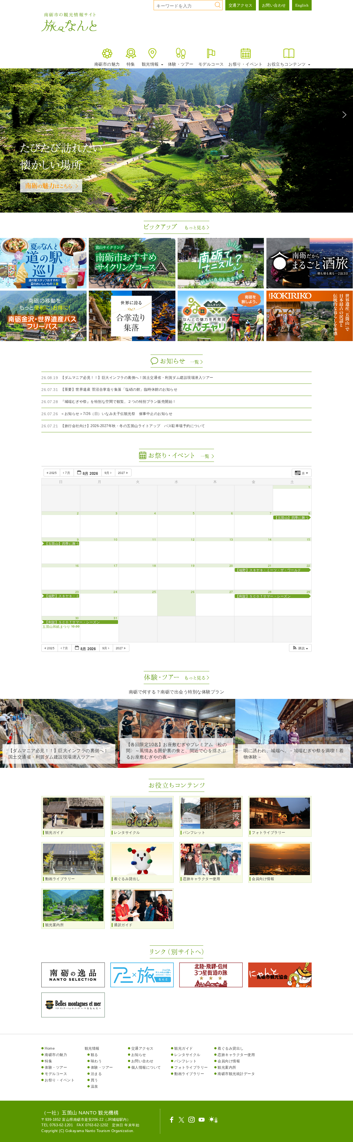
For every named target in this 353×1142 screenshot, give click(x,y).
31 (115, 618)
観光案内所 (227, 1067)
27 (231, 592)
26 (192, 592)
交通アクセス (241, 5)
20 (231, 566)
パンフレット (185, 1061)
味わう (96, 1061)
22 (308, 566)
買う (94, 1080)
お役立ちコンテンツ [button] (287, 64)
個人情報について (146, 1067)
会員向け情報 (229, 1061)
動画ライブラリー (189, 1074)
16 (77, 566)
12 (192, 539)
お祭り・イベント (245, 64)
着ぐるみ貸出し (231, 1048)
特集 (131, 64)
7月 (67, 472)
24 (115, 592)
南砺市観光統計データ (236, 1074)
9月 (108, 472)
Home (50, 1048)
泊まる (96, 1074)
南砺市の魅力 (107, 64)
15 (308, 539)
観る (94, 1055)
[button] (8, 114)
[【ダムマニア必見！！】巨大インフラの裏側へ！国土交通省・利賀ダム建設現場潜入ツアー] (59, 763)
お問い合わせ (274, 5)
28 (270, 592)
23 (77, 592)
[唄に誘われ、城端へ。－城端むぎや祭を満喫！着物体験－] (294, 763)
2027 (122, 472)
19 (192, 566)
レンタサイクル (187, 1055)
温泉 (94, 1086)
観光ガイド (183, 1048)
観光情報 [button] (151, 64)
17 (115, 566)
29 (308, 592)
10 (115, 539)
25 (154, 592)
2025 (53, 472)
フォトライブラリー (191, 1067)
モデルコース (211, 64)
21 (270, 566)
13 (231, 539)
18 (154, 566)
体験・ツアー (181, 64)
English (302, 5)
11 (154, 539)
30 (77, 618)
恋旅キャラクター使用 (236, 1055)
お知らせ (138, 1055)
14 (270, 539)
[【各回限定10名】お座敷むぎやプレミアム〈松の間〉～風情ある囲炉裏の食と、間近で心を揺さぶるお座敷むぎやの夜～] (177, 763)
